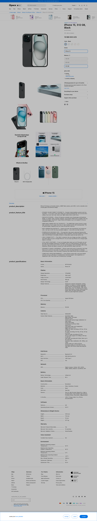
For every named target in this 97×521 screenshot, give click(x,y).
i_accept (84, 516)
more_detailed (19, 516)
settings (66, 516)
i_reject (74, 516)
